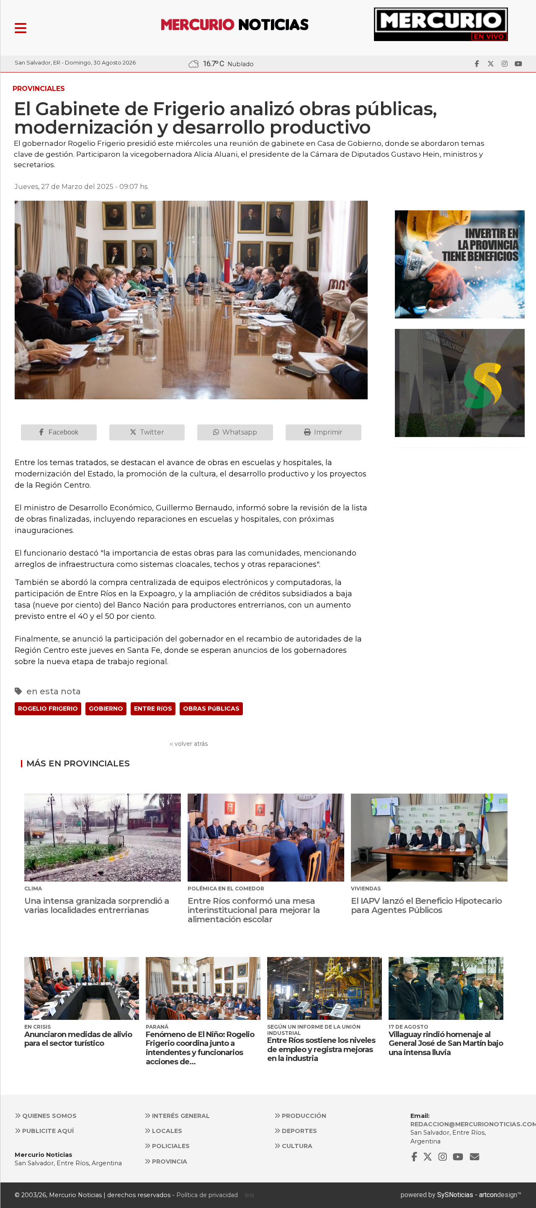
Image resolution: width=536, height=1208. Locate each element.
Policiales (170, 1146)
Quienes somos (49, 1116)
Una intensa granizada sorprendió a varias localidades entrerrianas (96, 905)
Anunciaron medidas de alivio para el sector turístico (78, 1039)
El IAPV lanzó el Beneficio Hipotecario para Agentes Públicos (426, 905)
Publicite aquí (47, 1131)
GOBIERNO (106, 708)
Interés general (180, 1116)
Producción (303, 1116)
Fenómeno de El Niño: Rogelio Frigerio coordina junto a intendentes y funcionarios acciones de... (200, 1048)
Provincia (168, 1161)
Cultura (296, 1146)
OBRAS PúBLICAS (211, 708)
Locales (166, 1131)
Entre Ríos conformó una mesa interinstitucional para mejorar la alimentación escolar (254, 910)
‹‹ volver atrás (189, 744)
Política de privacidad (207, 1195)
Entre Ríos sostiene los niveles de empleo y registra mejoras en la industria (321, 1049)
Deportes (298, 1131)
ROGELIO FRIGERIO (48, 708)
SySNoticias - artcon (467, 1195)
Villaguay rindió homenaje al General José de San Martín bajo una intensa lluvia (446, 1043)
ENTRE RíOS (153, 708)
